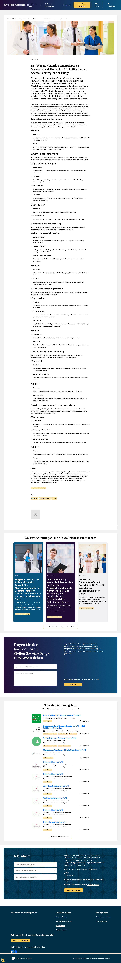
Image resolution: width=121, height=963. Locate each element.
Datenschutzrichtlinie (103, 917)
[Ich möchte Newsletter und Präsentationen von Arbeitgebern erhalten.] (64, 879)
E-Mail (55, 498)
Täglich (68, 873)
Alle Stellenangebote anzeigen (60, 836)
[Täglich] (64, 873)
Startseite (9, 18)
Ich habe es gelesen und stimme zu (82, 679)
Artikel (14, 18)
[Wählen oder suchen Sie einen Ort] (55, 870)
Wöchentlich (70, 875)
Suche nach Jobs (33, 5)
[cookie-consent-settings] (3, 960)
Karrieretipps (67, 5)
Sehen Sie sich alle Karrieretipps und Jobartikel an (60, 627)
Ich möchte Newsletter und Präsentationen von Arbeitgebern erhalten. (84, 881)
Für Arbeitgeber (111, 5)
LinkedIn (35, 498)
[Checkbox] (64, 679)
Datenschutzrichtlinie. (93, 679)
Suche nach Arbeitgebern (49, 5)
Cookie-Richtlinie (101, 921)
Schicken (73, 684)
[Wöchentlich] (64, 875)
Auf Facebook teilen (45, 498)
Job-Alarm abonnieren (73, 890)
